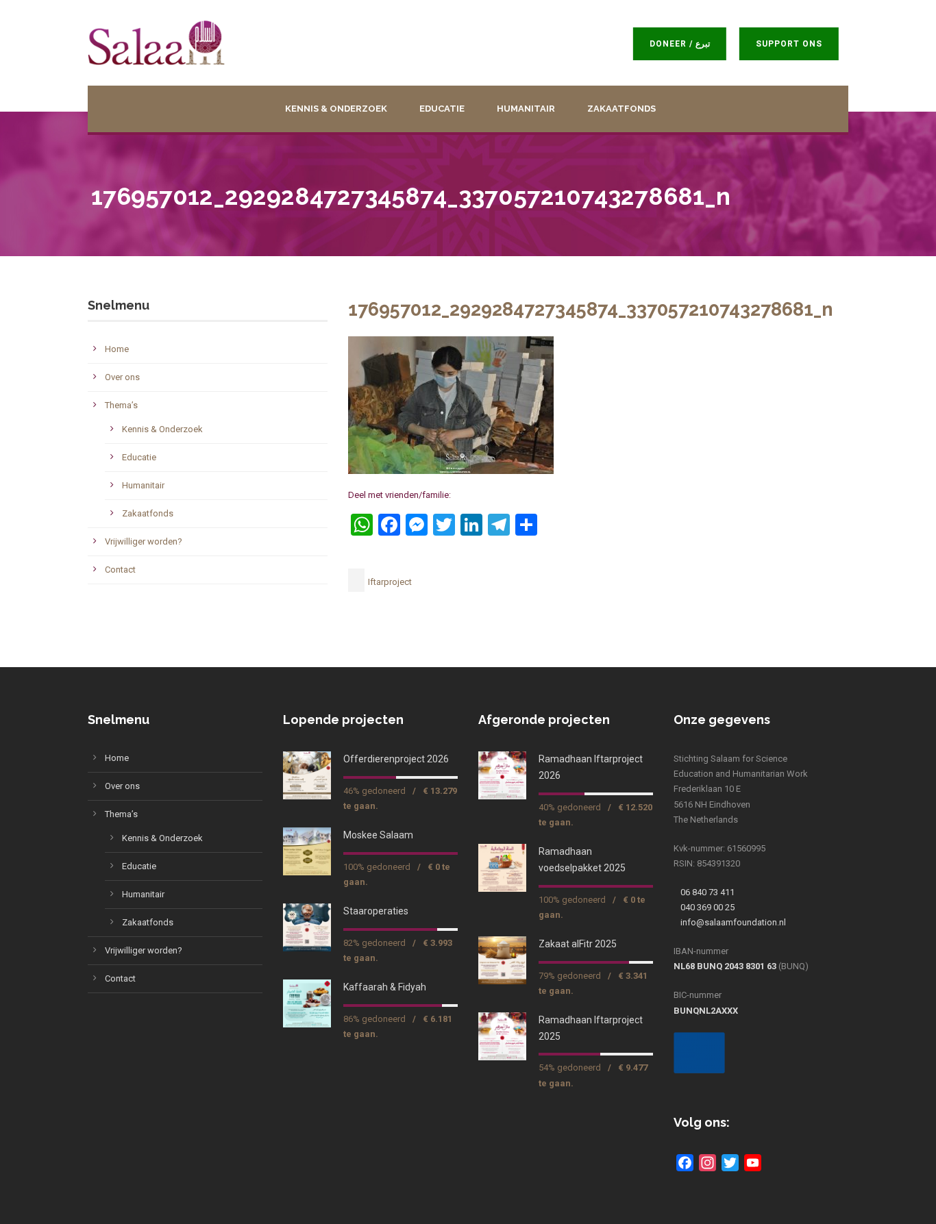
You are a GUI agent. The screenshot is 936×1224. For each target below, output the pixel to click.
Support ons (797, 44)
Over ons (122, 377)
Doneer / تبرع (688, 44)
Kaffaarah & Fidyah (384, 987)
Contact (120, 569)
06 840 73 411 (707, 892)
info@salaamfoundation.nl (733, 922)
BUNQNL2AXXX (706, 1011)
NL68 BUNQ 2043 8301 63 (725, 966)
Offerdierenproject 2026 (396, 758)
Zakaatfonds (621, 108)
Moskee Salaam (378, 834)
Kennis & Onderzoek (336, 108)
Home (117, 349)
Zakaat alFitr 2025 (578, 943)
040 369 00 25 (707, 907)
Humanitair (526, 108)
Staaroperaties (375, 910)
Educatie (442, 108)
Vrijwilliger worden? (143, 541)
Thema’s (121, 405)
